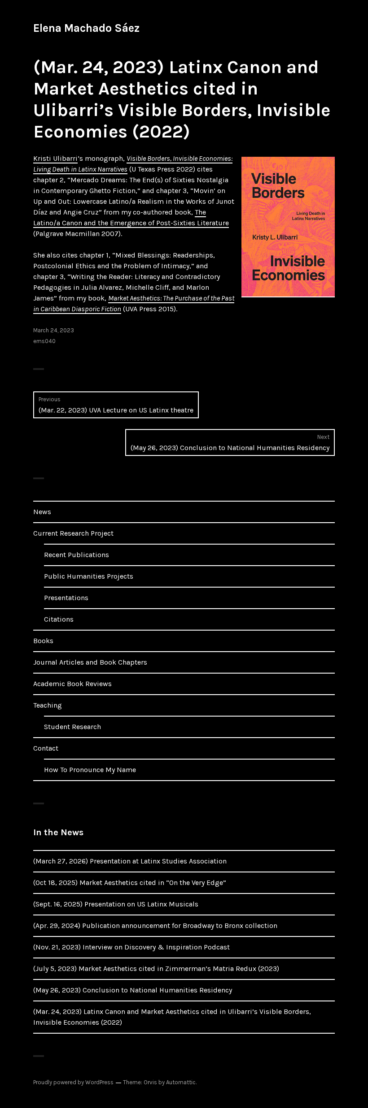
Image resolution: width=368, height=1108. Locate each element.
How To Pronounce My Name (90, 769)
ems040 (44, 341)
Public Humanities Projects (88, 576)
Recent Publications (76, 554)
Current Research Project (73, 533)
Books (43, 640)
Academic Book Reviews (72, 683)
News (42, 511)
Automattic (181, 1082)
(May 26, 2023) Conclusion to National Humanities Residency (132, 990)
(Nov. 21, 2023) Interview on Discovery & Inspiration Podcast (131, 947)
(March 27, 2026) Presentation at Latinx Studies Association (130, 861)
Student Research (72, 726)
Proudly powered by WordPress (73, 1082)
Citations (59, 619)
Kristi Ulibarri (55, 158)
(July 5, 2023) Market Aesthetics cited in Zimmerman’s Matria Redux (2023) (156, 968)
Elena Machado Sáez (86, 27)
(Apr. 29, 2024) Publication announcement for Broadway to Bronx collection (155, 925)
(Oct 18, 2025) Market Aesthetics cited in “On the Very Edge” (129, 882)
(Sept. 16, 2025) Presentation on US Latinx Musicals (115, 904)
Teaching (47, 705)
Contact (45, 748)
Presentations (66, 597)
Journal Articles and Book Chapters (90, 662)
